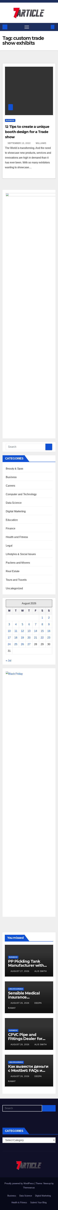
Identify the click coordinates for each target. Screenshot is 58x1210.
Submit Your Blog (38, 1202)
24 (9, 644)
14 (35, 631)
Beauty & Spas (14, 468)
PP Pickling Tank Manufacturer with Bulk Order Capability (28, 965)
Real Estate (12, 571)
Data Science (14, 502)
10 (9, 631)
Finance (10, 528)
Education (12, 520)
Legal (9, 545)
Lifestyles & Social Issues (21, 554)
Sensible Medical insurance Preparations (24, 997)
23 (48, 637)
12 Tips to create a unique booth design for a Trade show (27, 131)
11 (16, 631)
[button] (47, 27)
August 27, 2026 (20, 971)
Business (10, 120)
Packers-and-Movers (18, 562)
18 (15, 637)
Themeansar (28, 1187)
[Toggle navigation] (26, 27)
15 (42, 631)
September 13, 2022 (19, 143)
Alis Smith (40, 971)
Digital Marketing (16, 511)
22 (42, 637)
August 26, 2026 (20, 1003)
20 (29, 637)
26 (22, 644)
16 (48, 631)
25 (15, 644)
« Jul (8, 660)
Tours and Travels (16, 579)
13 (29, 631)
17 (9, 637)
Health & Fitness (19, 1202)
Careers (10, 485)
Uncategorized (14, 588)
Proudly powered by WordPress (19, 1183)
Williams (41, 143)
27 (29, 644)
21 (35, 637)
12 (22, 631)
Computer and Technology (21, 494)
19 (22, 637)
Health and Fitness (17, 537)
